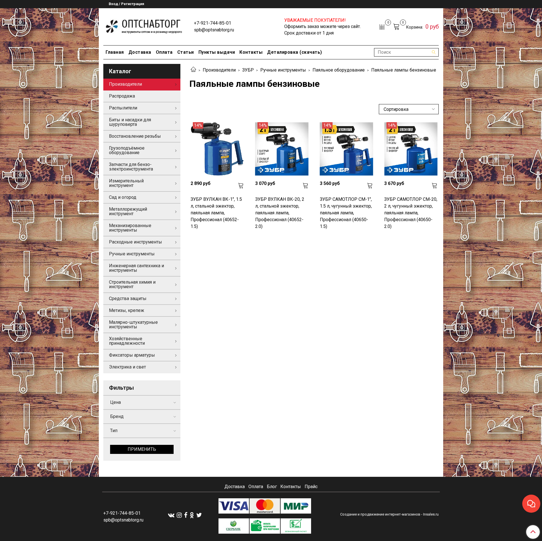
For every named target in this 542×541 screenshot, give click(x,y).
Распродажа (122, 96)
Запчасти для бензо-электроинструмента (131, 167)
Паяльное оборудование (338, 70)
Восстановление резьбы (135, 136)
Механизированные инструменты (130, 228)
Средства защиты (128, 298)
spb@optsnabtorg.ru (214, 30)
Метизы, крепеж (126, 310)
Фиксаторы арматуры (132, 355)
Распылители (123, 108)
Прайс (311, 486)
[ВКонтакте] (171, 515)
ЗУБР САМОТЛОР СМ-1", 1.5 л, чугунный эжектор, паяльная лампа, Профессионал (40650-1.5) (346, 213)
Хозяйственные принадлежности (127, 341)
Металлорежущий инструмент (128, 211)
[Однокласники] (192, 515)
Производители (219, 70)
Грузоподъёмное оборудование (127, 150)
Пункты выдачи (216, 52)
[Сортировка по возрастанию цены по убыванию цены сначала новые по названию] (409, 109)
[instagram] (179, 515)
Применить (142, 449)
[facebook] (185, 515)
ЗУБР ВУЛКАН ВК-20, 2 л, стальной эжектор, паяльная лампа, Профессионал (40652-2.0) (279, 213)
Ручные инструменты (283, 70)
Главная (115, 52)
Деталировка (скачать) (294, 52)
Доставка (139, 52)
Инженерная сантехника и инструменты (136, 268)
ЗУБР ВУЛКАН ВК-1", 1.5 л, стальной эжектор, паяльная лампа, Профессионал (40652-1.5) (216, 213)
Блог (272, 486)
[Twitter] (199, 515)
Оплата (164, 52)
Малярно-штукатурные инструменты (133, 324)
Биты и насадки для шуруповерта (130, 122)
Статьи (185, 52)
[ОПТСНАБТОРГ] (144, 25)
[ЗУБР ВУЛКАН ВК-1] (217, 149)
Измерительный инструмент (126, 183)
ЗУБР (248, 70)
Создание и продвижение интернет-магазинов (380, 514)
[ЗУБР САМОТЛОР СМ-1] (346, 149)
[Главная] (193, 70)
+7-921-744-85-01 (212, 23)
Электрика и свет (127, 367)
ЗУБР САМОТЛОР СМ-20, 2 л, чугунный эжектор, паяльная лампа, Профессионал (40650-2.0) (410, 213)
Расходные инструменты (135, 242)
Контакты (251, 52)
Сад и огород (122, 197)
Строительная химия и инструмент (132, 284)
